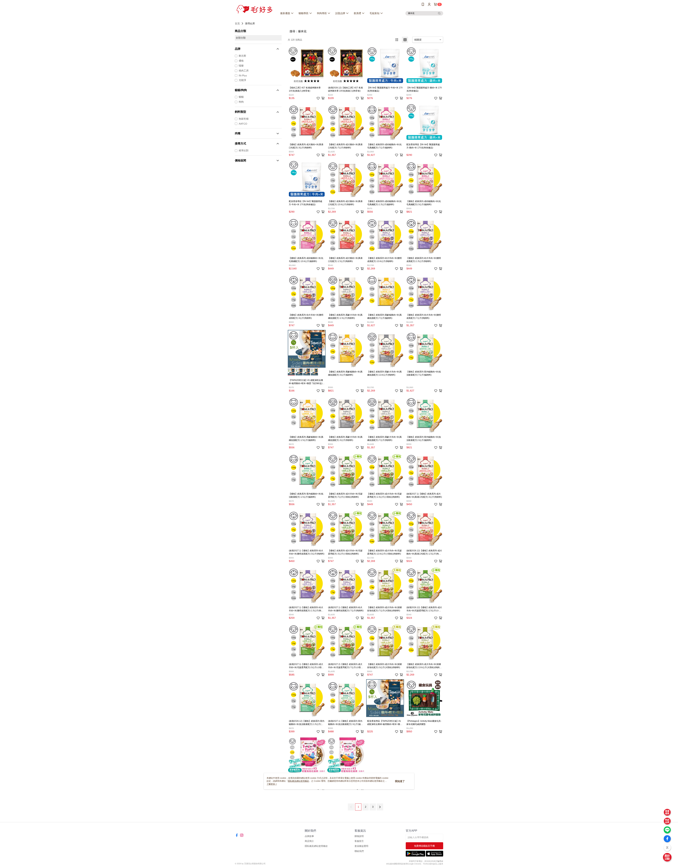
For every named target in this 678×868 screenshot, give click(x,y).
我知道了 (400, 781)
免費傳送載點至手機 (424, 846)
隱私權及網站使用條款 (316, 846)
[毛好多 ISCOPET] (254, 9)
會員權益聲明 (361, 846)
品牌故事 (309, 836)
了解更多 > (272, 784)
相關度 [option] (418, 39)
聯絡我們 (359, 851)
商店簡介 (309, 841)
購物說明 (359, 836)
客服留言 (359, 841)
